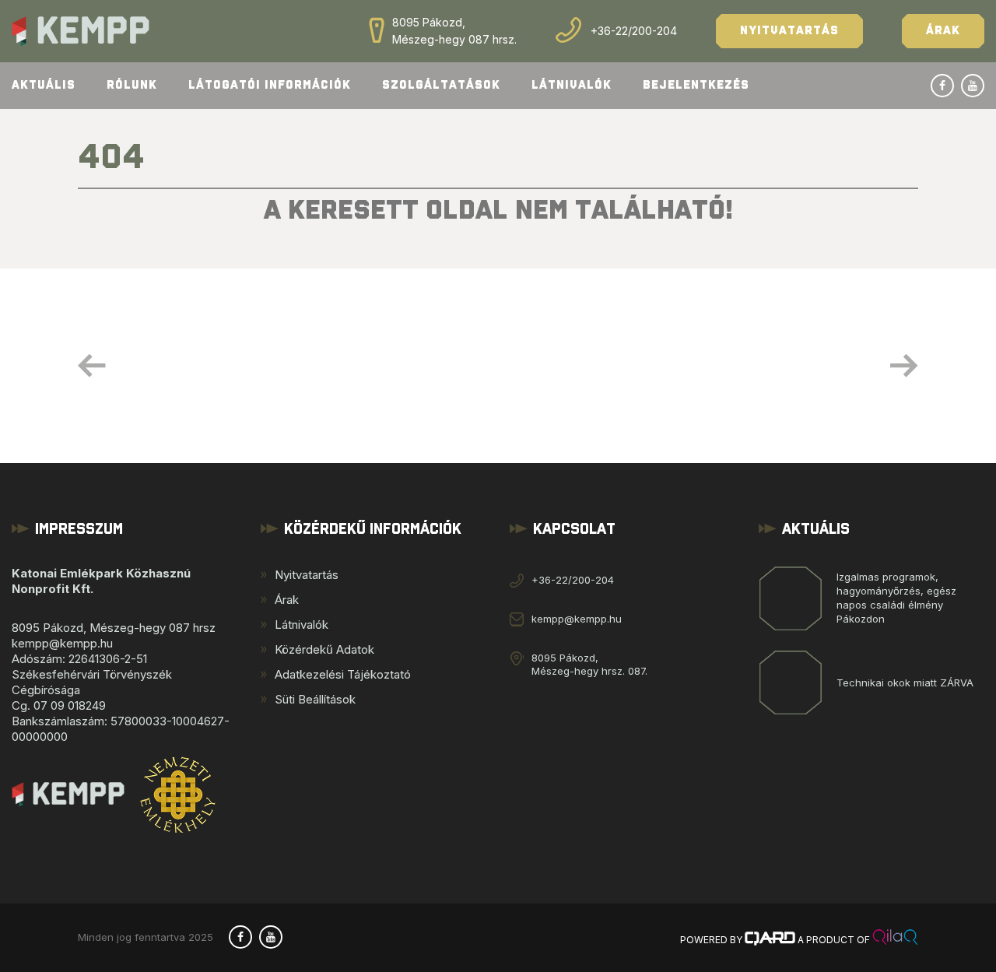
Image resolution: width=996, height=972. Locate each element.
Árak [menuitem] (287, 599)
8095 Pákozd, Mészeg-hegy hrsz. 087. (589, 664)
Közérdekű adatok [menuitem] (324, 649)
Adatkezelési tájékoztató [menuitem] (343, 674)
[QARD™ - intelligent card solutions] (770, 940)
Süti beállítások (315, 699)
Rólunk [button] (132, 85)
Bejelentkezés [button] (696, 85)
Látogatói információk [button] (269, 85)
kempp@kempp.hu (576, 618)
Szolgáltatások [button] (441, 85)
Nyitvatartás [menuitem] (306, 574)
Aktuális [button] (43, 85)
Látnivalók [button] (571, 85)
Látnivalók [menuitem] (301, 624)
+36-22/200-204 (634, 30)
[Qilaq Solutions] (895, 940)
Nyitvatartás (789, 30)
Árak (943, 30)
